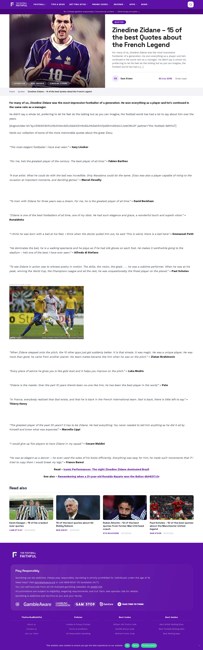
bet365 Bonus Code (124, 629)
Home (12, 91)
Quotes (119, 22)
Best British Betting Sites (171, 624)
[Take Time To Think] (131, 604)
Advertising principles (127, 12)
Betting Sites (77, 4)
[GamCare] (106, 604)
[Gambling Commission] (63, 604)
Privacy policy (148, 645)
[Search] (191, 4)
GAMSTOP (96, 586)
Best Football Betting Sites (171, 629)
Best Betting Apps (171, 633)
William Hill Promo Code (124, 624)
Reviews (118, 4)
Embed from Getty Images (20, 285)
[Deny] (199, 645)
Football (39, 4)
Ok (127, 645)
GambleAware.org (45, 582)
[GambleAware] (37, 604)
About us (31, 624)
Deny (135, 645)
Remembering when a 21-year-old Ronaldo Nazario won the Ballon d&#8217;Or (108, 476)
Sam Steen (127, 78)
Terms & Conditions (78, 629)
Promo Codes (100, 4)
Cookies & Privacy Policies (78, 624)
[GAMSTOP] (84, 604)
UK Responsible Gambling (78, 633)
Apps (132, 4)
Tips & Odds (58, 4)
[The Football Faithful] (18, 4)
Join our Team (31, 633)
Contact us (31, 629)
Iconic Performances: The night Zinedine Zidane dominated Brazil (106, 469)
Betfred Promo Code (125, 633)
